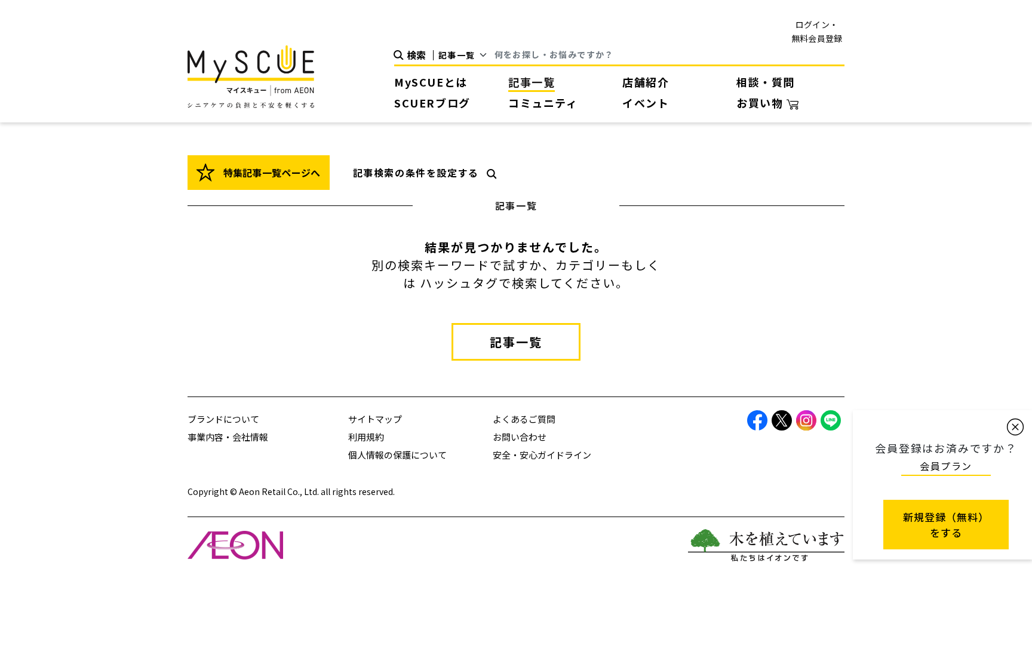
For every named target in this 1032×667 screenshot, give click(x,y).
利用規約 (366, 437)
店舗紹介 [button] (645, 82)
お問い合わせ (519, 437)
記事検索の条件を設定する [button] (416, 172)
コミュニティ (543, 102)
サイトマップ (375, 419)
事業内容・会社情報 (228, 437)
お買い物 (761, 102)
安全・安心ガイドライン (542, 454)
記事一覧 (531, 82)
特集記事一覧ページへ (270, 172)
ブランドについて (223, 419)
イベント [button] (645, 102)
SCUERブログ (432, 102)
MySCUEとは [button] (431, 82)
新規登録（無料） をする (946, 524)
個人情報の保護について (397, 454)
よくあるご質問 (524, 419)
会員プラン (946, 466)
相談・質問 (765, 82)
